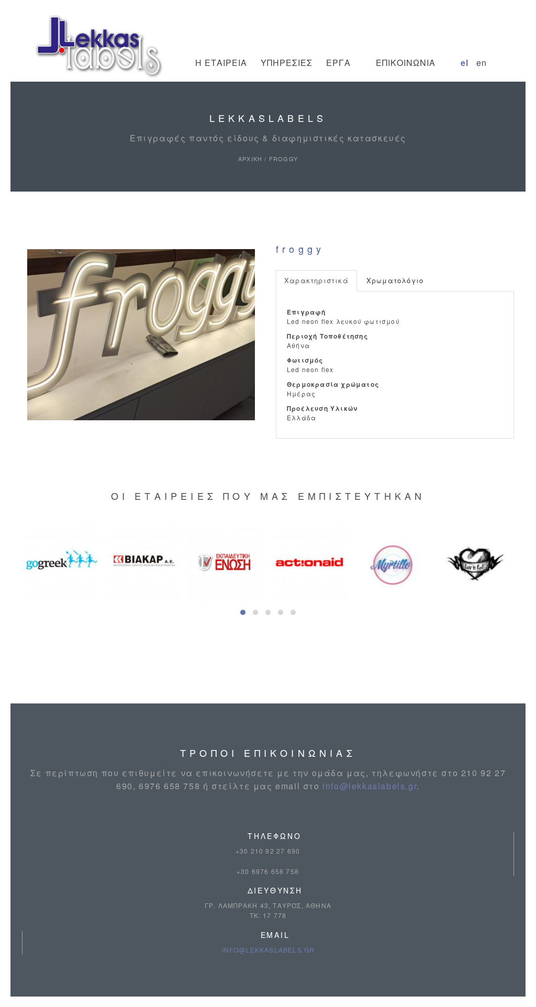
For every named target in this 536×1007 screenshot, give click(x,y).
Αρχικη (250, 158)
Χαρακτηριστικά (316, 280)
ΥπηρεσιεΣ (286, 63)
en (481, 63)
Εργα (338, 63)
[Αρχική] (99, 48)
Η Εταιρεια (221, 63)
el (464, 63)
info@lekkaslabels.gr (369, 786)
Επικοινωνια (406, 63)
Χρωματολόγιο (394, 280)
